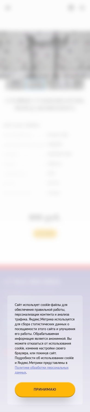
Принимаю (45, 389)
